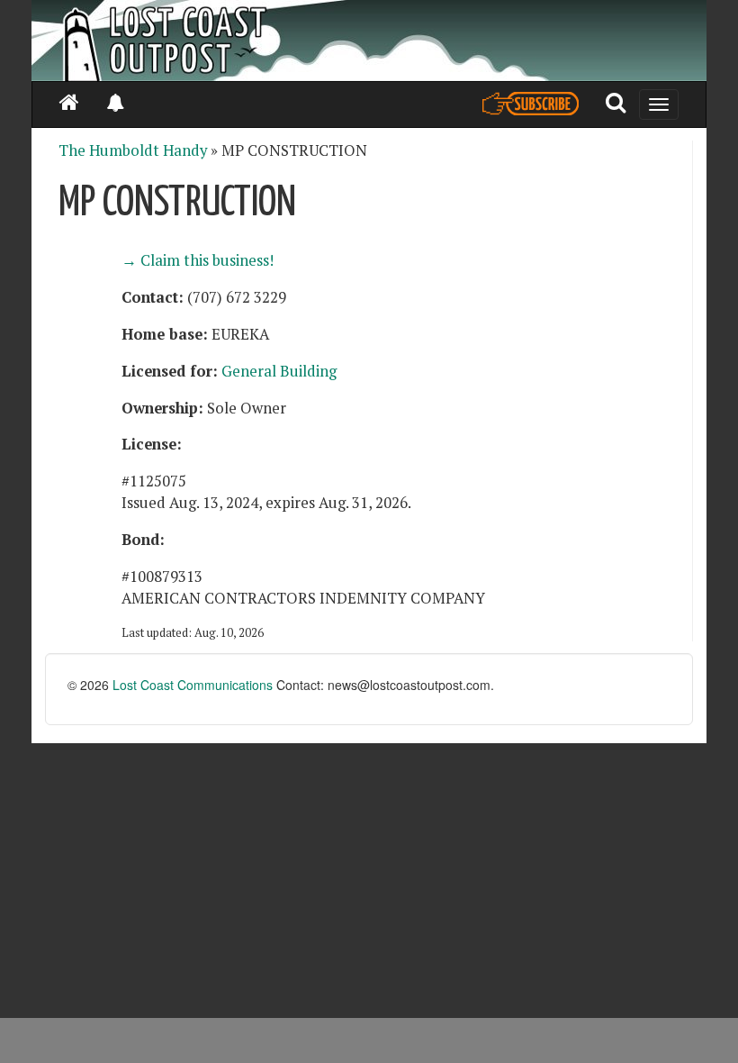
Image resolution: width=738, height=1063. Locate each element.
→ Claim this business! (198, 260)
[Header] (369, 40)
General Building (279, 371)
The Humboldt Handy (132, 150)
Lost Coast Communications (192, 685)
